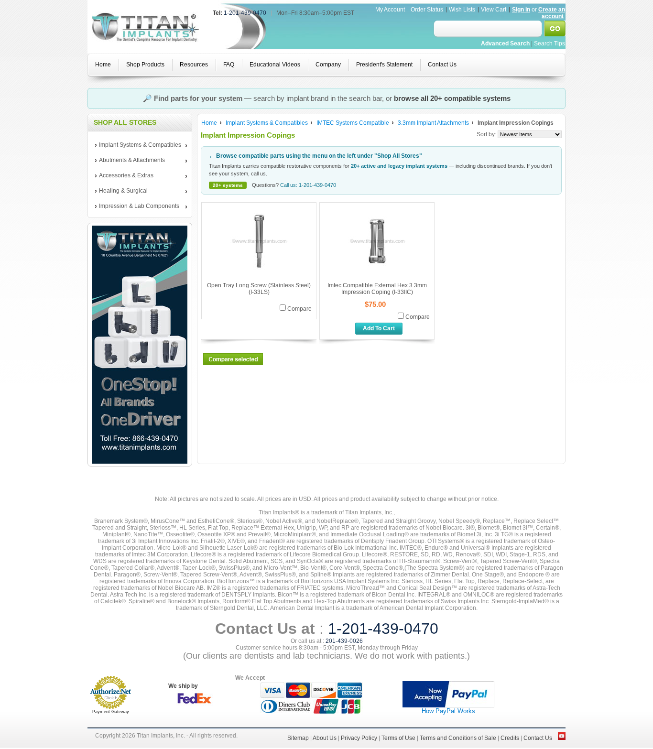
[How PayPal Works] (448, 705)
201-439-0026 (344, 641)
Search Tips (549, 43)
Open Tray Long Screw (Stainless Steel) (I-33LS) (259, 288)
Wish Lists (462, 9)
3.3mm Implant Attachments (433, 122)
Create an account (551, 13)
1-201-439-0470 (245, 13)
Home (209, 122)
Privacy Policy (359, 738)
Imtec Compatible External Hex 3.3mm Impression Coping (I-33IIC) (377, 288)
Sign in (521, 9)
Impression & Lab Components (137, 206)
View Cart (494, 9)
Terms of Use (398, 738)
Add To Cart (379, 328)
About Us (325, 738)
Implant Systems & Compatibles (138, 145)
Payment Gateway (110, 711)
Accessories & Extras (124, 176)
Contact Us (537, 738)
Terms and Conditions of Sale (458, 738)
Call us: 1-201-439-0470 (308, 185)
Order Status (427, 9)
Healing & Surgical (121, 191)
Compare (299, 308)
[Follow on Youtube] (562, 738)
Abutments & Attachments (130, 160)
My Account (390, 9)
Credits (510, 738)
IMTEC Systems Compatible (352, 122)
